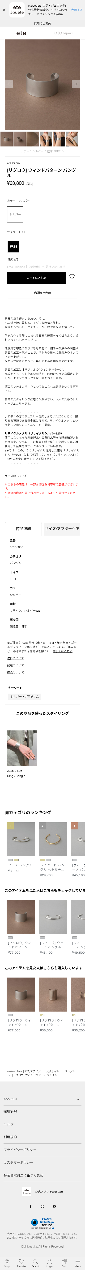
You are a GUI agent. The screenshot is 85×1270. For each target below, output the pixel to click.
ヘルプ (8, 1124)
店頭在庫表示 (42, 293)
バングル (15, 563)
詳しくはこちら (62, 651)
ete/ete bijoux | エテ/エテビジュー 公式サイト (33, 1071)
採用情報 (10, 1111)
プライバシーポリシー (20, 1150)
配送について (15, 665)
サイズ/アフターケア (62, 528)
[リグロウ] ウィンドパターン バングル (34, 1075)
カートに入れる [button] (37, 277)
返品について (15, 672)
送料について (15, 658)
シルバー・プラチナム (25, 696)
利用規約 (10, 1137)
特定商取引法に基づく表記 (23, 1175)
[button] (35, 1263)
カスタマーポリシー (18, 1162)
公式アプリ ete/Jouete (49, 1191)
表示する (77, 10)
